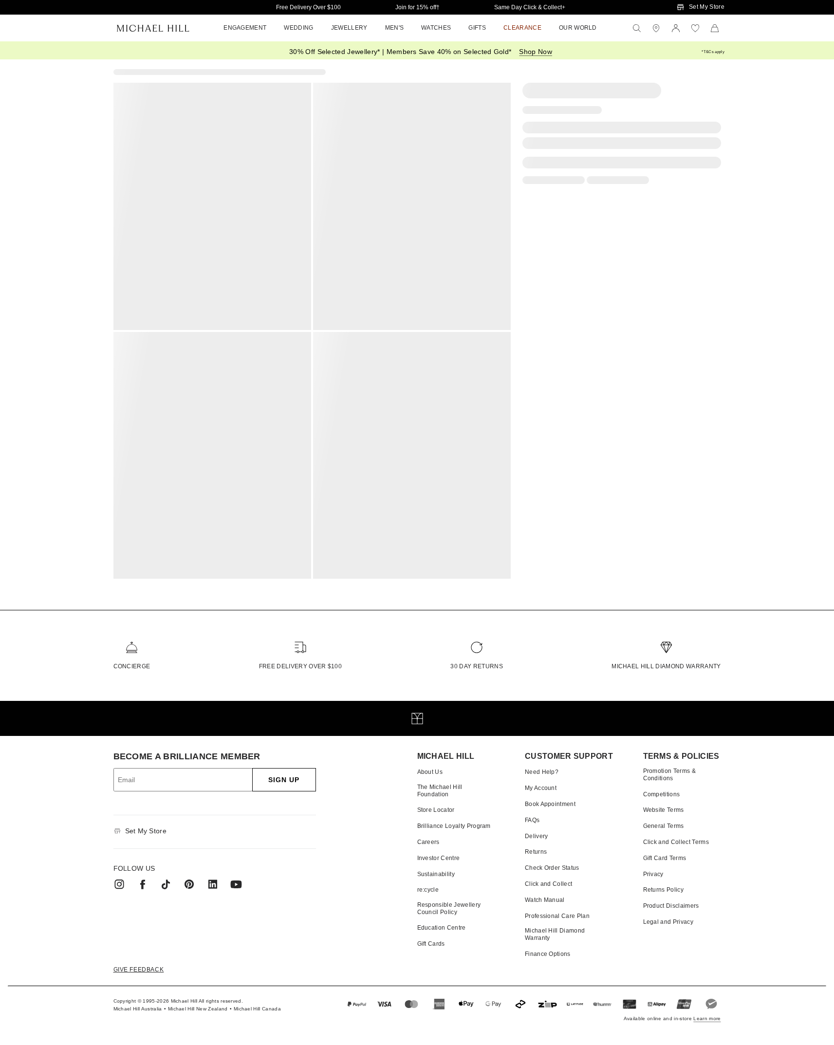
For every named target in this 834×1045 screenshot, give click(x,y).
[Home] (153, 28)
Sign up (284, 780)
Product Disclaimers (671, 905)
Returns (536, 851)
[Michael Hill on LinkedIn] (213, 884)
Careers (428, 842)
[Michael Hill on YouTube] (236, 884)
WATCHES (436, 27)
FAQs (532, 820)
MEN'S (394, 27)
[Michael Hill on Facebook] (142, 884)
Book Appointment (550, 804)
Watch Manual (545, 900)
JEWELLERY (349, 27)
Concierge (131, 666)
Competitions (661, 794)
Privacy (653, 874)
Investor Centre (438, 858)
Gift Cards (431, 943)
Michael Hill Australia (137, 1008)
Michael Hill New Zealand (198, 1008)
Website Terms (663, 810)
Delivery (536, 836)
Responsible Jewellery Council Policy (449, 908)
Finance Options (548, 954)
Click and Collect (548, 883)
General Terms (663, 826)
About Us (430, 772)
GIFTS (477, 27)
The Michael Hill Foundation (440, 790)
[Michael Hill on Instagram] (119, 884)
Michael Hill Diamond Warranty (666, 666)
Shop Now (535, 51)
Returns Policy (663, 889)
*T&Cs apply (713, 52)
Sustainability (436, 874)
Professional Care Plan (557, 916)
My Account (540, 788)
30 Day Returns (476, 666)
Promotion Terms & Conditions (669, 774)
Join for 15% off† (417, 7)
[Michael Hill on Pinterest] (189, 884)
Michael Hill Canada (257, 1008)
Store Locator (436, 810)
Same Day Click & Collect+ (529, 7)
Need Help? (541, 772)
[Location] (656, 28)
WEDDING (298, 27)
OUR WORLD (578, 27)
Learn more (707, 1018)
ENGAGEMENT (244, 27)
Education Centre (441, 927)
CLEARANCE (522, 27)
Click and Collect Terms (676, 842)
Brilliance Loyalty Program (454, 826)
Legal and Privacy (668, 921)
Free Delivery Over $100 (308, 7)
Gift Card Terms (664, 858)
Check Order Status (552, 867)
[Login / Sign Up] (676, 28)
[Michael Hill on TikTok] (166, 884)
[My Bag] (715, 28)
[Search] (637, 28)
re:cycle (428, 889)
